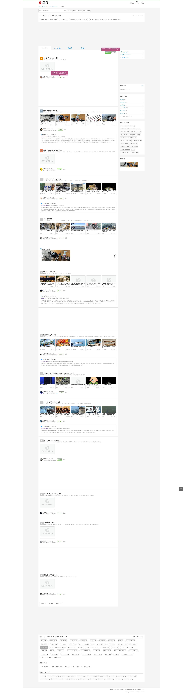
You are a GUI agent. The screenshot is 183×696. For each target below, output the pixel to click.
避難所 (88, 10)
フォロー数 (57, 48)
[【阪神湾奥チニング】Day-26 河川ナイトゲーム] (123, 164)
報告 (64, 77)
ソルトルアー (122, 644)
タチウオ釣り (107, 650)
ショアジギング (100, 644)
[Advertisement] (91, 34)
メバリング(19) (131, 126)
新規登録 (117, 689)
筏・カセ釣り (130, 640)
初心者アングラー (127, 654)
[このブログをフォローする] (59, 77)
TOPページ (111, 689)
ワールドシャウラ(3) (137, 140)
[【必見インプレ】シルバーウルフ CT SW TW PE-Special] (129, 164)
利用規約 (139, 689)
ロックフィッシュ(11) (135, 128)
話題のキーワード (125, 57)
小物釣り (44, 650)
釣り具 (56, 657)
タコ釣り (133, 644)
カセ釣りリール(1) (125, 146)
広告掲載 (134, 689)
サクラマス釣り (84, 650)
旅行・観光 (57, 666)
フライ (80, 647)
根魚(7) (138, 134)
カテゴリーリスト (137, 15)
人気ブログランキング (43, 2)
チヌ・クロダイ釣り (120, 650)
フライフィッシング (92, 647)
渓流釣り (111, 640)
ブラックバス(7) (124, 134)
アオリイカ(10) (134, 146)
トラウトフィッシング (56, 647)
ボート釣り (73, 19)
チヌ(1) (133, 149)
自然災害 (80, 10)
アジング (63, 644)
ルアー (115, 647)
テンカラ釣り (133, 650)
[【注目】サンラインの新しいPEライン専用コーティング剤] (135, 164)
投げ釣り (83, 19)
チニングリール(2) (125, 131)
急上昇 (70, 48)
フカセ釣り (75, 654)
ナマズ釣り (44, 654)
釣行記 (43, 19)
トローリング (70, 647)
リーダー (131, 3)
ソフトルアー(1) (124, 152)
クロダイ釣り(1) (133, 143)
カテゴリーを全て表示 (126, 116)
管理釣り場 (44, 644)
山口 (84, 10)
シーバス (96, 650)
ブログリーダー (124, 52)
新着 (82, 48)
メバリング (105, 647)
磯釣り (120, 640)
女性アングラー (45, 657)
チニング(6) (132, 134)
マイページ (121, 689)
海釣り (102, 19)
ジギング (111, 644)
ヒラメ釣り (65, 654)
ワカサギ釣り (98, 654)
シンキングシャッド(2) (126, 140)
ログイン (137, 3)
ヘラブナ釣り (86, 654)
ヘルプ (143, 689)
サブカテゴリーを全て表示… (114, 19)
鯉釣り (116, 654)
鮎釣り (107, 654)
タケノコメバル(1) (134, 152)
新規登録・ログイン (125, 54)
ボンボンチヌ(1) (124, 143)
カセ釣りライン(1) (132, 137)
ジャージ (70, 10)
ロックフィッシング (127, 647)
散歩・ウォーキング (83, 666)
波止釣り (93, 19)
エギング (72, 644)
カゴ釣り (63, 19)
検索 (66, 10)
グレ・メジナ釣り (72, 650)
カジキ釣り (60, 650)
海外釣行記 (53, 19)
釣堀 (52, 650)
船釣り (74, 10)
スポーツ (45, 666)
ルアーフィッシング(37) (136, 131)
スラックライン (69, 666)
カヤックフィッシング (85, 644)
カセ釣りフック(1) (125, 128)
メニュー (142, 3)
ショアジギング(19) (125, 149)
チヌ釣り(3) (123, 137)
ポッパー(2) (123, 126)
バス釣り (54, 654)
